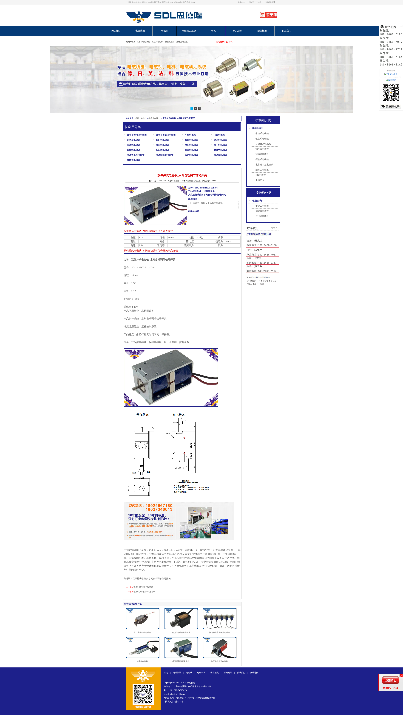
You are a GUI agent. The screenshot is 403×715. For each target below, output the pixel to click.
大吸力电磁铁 (220, 150)
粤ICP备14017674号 (185, 698)
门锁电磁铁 (219, 135)
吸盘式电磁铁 (262, 138)
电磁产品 (259, 180)
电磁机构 (201, 672)
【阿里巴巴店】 (255, 2)
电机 (213, 30)
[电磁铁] (201, 79)
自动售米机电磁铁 (136, 155)
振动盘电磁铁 (220, 155)
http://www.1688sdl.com (164, 550)
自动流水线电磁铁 (164, 155)
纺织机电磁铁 (162, 140)
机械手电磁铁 (133, 160)
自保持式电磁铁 (263, 144)
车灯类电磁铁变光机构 (180, 632)
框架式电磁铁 (262, 206)
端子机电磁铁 (220, 145)
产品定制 (237, 30)
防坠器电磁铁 (133, 140)
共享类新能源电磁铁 (180, 661)
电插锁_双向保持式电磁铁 (144, 592)
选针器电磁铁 (182, 42)
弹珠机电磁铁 (133, 150)
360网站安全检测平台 (205, 698)
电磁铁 (164, 30)
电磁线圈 (140, 30)
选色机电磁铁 (191, 155)
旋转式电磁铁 (262, 154)
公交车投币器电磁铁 (137, 135)
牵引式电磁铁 (262, 170)
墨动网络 (179, 701)
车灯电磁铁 (190, 135)
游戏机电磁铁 (133, 145)
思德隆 (176, 181)
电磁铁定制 (224, 550)
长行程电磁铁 (162, 150)
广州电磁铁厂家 (211, 554)
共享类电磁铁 (142, 661)
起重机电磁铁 (191, 150)
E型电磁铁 (260, 175)
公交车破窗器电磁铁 (166, 135)
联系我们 (286, 30)
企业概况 (262, 30)
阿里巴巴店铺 (390, 688)
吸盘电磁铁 (169, 42)
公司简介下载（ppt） (225, 42)
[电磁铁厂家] (175, 25)
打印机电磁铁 (162, 145)
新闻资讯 (228, 672)
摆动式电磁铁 (262, 159)
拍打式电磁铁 (262, 149)
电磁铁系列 (257, 128)
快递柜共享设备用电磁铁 (219, 632)
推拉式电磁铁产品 (133, 604)
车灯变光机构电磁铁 (142, 632)
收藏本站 (242, 2)
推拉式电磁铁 (157, 42)
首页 (137, 118)
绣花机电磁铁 (220, 140)
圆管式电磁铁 (262, 211)
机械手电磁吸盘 (143, 42)
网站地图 (254, 672)
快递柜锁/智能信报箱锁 (143, 587)
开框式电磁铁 (262, 216)
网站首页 (115, 30)
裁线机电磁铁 (191, 140)
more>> (275, 228)
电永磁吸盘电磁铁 (264, 164)
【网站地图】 (270, 2)
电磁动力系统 (189, 30)
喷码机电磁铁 (191, 145)
